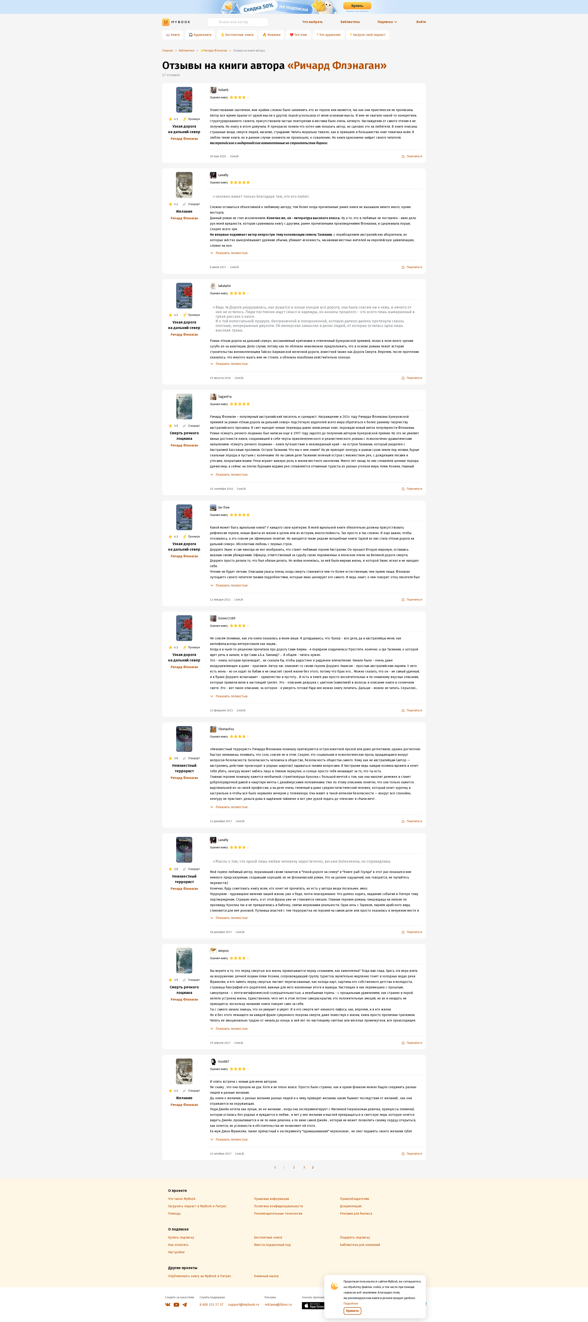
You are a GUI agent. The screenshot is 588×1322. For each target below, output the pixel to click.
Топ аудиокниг (330, 35)
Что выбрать (312, 22)
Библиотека (350, 22)
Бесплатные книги (239, 35)
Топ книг (300, 35)
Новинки (273, 35)
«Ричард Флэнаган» (337, 65)
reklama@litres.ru (278, 1305)
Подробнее (351, 1303)
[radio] (231, 97)
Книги (175, 35)
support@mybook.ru (243, 1305)
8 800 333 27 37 (211, 1305)
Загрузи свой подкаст (369, 35)
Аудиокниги (202, 35)
